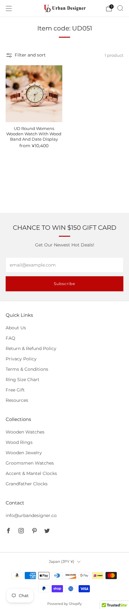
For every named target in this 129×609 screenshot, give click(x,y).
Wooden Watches (25, 431)
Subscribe (64, 283)
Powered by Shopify (64, 603)
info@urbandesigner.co (31, 515)
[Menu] (9, 8)
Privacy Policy (21, 358)
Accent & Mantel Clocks (31, 473)
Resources (17, 400)
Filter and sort (30, 54)
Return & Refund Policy (31, 348)
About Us (16, 327)
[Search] (120, 8)
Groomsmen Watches (30, 463)
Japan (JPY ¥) (61, 561)
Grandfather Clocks (27, 483)
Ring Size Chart (22, 379)
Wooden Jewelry (24, 452)
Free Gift (15, 389)
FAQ (10, 338)
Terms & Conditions (27, 369)
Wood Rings (19, 442)
